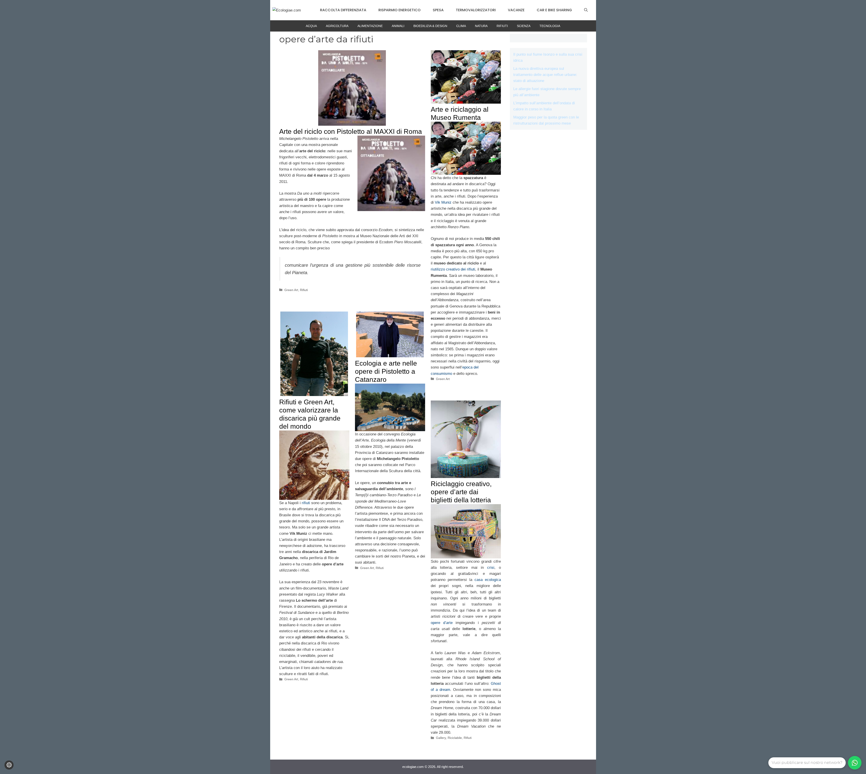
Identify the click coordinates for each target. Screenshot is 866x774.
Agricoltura (337, 26)
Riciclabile (455, 738)
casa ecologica (487, 580)
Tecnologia (549, 26)
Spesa (438, 10)
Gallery (441, 738)
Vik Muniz (443, 202)
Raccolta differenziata (343, 10)
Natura (481, 26)
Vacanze (516, 10)
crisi (490, 567)
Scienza (523, 26)
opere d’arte (442, 623)
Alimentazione (370, 26)
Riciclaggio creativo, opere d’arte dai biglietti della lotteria (461, 492)
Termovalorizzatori (476, 10)
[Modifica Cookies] (9, 764)
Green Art (291, 290)
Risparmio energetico (399, 10)
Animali (398, 26)
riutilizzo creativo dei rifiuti (453, 269)
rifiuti (306, 503)
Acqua (311, 26)
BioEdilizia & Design (430, 26)
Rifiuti (502, 26)
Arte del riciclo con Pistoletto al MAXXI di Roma (350, 131)
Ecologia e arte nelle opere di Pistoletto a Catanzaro (386, 371)
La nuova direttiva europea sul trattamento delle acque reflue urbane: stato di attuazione (545, 74)
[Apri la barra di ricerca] (586, 10)
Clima (461, 26)
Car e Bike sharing (554, 10)
